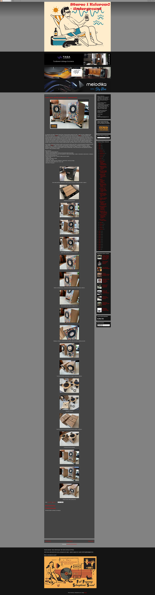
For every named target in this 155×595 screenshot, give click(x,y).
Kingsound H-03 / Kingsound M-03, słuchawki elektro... (103, 168)
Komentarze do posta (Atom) (71, 544)
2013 (100, 246)
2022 (100, 231)
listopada (101, 151)
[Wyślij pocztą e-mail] (58, 502)
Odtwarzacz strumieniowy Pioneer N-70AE (105, 309)
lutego (101, 227)
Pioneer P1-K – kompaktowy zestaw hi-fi (105, 286)
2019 (100, 236)
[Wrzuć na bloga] (59, 502)
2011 (100, 249)
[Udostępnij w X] (60, 502)
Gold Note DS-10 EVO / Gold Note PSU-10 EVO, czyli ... (103, 195)
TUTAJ (56, 135)
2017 (100, 239)
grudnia (101, 150)
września (101, 155)
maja (101, 222)
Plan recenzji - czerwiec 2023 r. (103, 220)
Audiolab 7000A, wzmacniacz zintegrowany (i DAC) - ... (102, 176)
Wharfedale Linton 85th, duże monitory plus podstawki (105, 281)
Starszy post (90, 541)
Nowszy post (48, 541)
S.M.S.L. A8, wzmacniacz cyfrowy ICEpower (105, 291)
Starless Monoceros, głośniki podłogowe (102, 181)
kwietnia (101, 224)
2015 (100, 242)
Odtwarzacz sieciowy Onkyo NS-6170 (105, 297)
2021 (100, 232)
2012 (100, 247)
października (102, 153)
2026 (100, 143)
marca (101, 225)
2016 (100, 241)
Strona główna (69, 541)
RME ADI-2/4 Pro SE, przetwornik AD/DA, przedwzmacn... (102, 185)
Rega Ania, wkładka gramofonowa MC (103, 199)
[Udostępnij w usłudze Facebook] (61, 502)
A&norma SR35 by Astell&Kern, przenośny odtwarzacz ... (103, 208)
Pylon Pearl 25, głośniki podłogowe (106, 268)
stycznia (101, 229)
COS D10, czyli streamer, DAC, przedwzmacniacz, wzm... (103, 190)
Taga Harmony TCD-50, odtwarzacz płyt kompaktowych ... (103, 203)
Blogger (85, 592)
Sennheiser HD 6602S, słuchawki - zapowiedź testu (103, 212)
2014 (100, 244)
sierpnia (101, 156)
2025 (100, 145)
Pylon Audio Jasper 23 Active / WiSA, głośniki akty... (103, 171)
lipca (101, 158)
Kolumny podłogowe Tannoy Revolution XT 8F (106, 274)
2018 (100, 237)
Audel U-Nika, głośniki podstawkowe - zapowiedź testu (103, 163)
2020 (100, 234)
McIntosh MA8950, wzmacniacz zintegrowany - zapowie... (103, 216)
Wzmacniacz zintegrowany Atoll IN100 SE (105, 303)
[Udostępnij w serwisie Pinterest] (62, 502)
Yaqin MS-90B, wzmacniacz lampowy (105, 262)
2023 (100, 148)
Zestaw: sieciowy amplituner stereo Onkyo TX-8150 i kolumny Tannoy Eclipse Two (105, 257)
